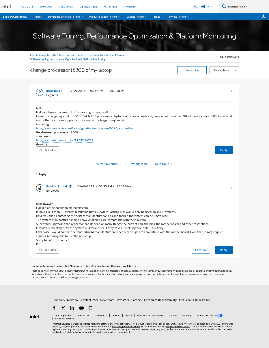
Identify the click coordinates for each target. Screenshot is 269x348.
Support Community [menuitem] (15, 16)
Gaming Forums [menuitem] (135, 16)
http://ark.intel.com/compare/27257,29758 (65, 140)
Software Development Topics (106, 55)
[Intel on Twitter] (63, 308)
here (136, 266)
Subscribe (192, 70)
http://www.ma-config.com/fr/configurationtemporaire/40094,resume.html (85, 128)
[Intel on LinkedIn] (72, 308)
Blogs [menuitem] (157, 16)
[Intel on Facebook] (54, 308)
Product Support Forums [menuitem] (103, 16)
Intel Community (39, 55)
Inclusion (185, 300)
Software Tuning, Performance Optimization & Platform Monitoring (68, 59)
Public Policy (201, 300)
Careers (136, 300)
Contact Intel (89, 300)
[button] (231, 91)
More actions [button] (221, 70)
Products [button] (26, 6)
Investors (123, 300)
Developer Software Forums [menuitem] (64, 16)
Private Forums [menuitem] (177, 16)
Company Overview (65, 300)
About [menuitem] (38, 16)
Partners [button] (110, 6)
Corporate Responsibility (160, 300)
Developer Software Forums (69, 55)
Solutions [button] (66, 6)
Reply (223, 150)
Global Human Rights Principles (157, 329)
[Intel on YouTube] (81, 308)
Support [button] (46, 6)
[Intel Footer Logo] (34, 316)
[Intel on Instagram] (90, 308)
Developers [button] (89, 6)
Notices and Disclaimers (178, 326)
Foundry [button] (130, 6)
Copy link (201, 250)
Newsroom (107, 300)
